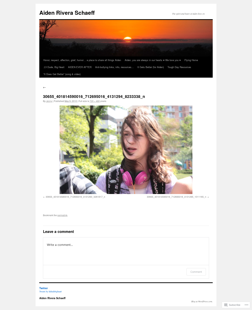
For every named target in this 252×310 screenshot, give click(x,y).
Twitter (43, 288)
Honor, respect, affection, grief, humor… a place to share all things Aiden (82, 60)
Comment (196, 271)
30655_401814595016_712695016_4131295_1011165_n (176, 196)
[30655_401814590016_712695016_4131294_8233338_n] (126, 149)
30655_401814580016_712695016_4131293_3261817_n (75, 196)
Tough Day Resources (179, 67)
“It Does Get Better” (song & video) (62, 74)
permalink (62, 215)
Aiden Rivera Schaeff (67, 12)
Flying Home (191, 60)
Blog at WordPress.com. (202, 301)
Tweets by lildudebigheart (50, 291)
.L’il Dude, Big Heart (53, 67)
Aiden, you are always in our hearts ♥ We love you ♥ (153, 60)
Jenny (49, 101)
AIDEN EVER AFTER (80, 67)
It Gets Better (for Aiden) (150, 67)
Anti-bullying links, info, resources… (114, 67)
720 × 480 (95, 101)
